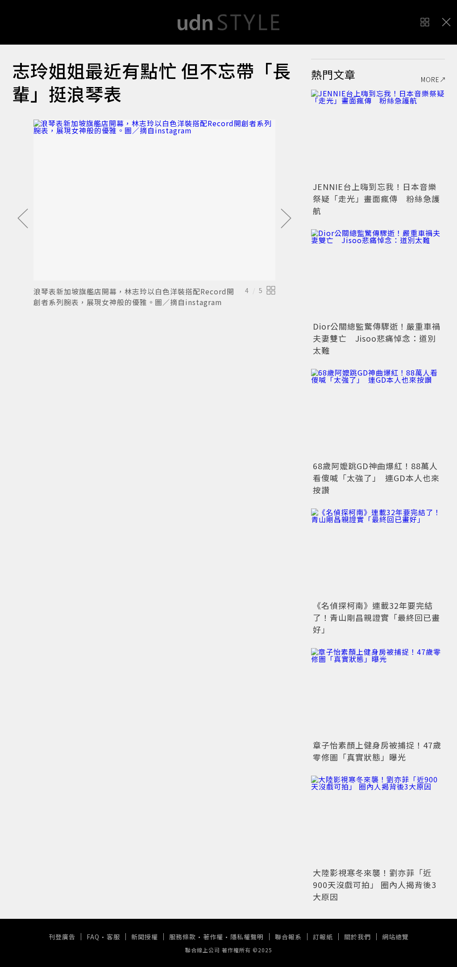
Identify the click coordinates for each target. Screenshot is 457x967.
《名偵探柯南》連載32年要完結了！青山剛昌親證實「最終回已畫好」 (376, 617)
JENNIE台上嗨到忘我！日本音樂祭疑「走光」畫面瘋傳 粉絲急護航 (376, 198)
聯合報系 (288, 936)
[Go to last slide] (22, 219)
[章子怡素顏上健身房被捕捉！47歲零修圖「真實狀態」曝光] (378, 692)
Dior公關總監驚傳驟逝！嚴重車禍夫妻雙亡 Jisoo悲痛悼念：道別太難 (376, 338)
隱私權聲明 (247, 937)
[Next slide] (286, 219)
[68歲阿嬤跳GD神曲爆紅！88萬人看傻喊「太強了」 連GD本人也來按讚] (378, 413)
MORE (430, 79)
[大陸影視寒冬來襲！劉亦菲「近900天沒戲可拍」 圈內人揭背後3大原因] (378, 820)
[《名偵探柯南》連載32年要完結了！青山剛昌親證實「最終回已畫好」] (378, 553)
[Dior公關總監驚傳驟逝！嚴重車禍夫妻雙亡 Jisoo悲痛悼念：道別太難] (378, 273)
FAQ (93, 937)
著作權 (213, 937)
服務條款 (182, 937)
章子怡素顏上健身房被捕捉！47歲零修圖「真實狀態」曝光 (377, 751)
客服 (113, 937)
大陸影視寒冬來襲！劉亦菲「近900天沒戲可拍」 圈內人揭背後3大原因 (374, 884)
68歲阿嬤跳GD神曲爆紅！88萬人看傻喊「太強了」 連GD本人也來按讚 (376, 478)
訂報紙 (323, 936)
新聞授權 (144, 936)
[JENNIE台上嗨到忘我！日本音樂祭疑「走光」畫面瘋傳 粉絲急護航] (378, 134)
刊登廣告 (62, 936)
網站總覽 (395, 936)
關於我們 (357, 936)
